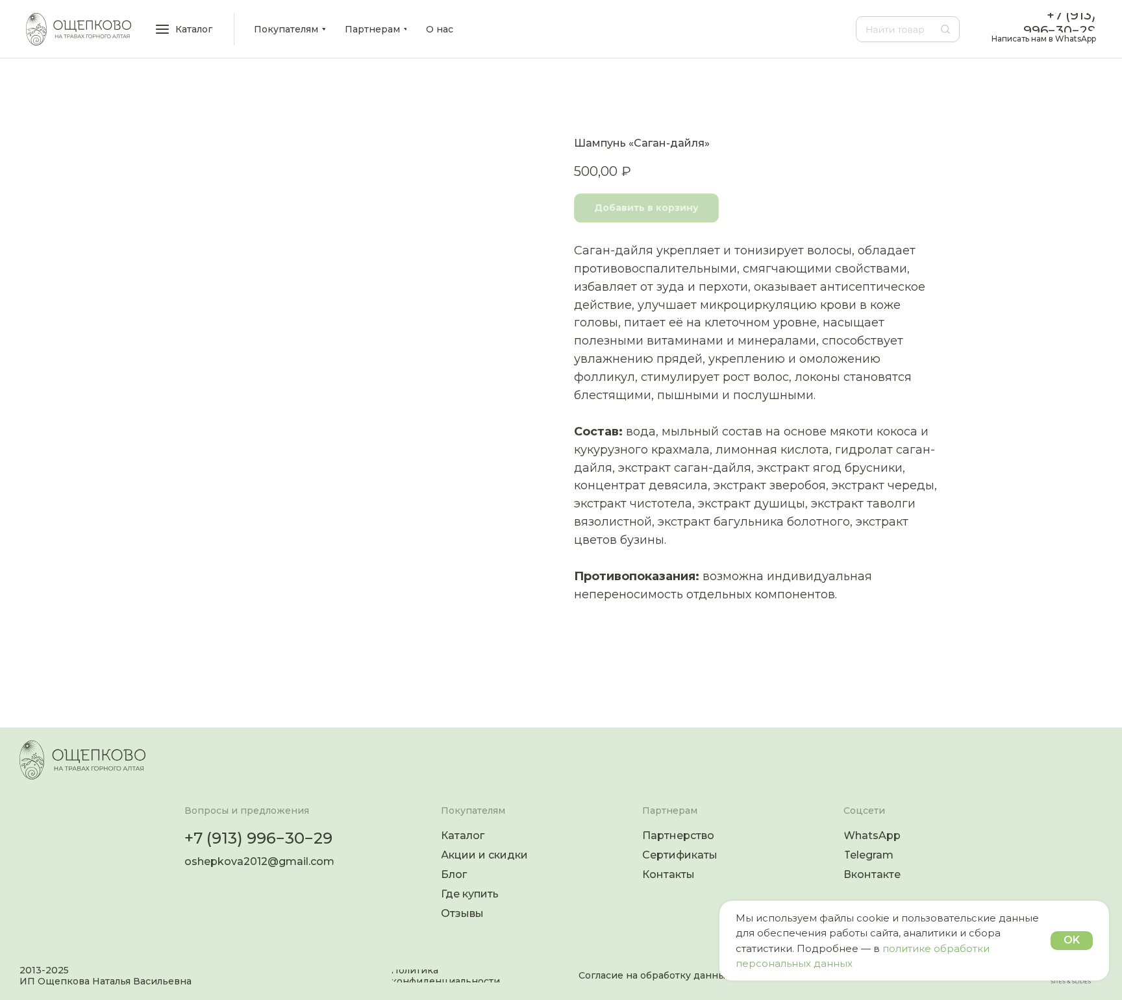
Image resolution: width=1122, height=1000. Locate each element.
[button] (185, 29)
